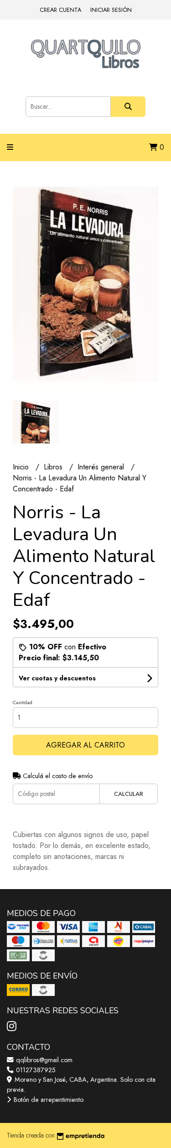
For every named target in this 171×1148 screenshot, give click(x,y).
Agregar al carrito (85, 745)
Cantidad (22, 702)
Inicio (22, 467)
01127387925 (35, 1069)
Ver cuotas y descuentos (57, 678)
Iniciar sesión (111, 9)
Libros (54, 467)
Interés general (102, 467)
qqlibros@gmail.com (43, 1059)
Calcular (128, 794)
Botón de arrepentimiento (47, 1099)
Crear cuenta (60, 9)
